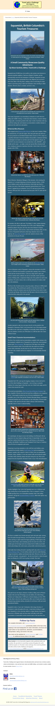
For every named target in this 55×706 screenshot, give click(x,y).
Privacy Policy (19, 666)
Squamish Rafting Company (27, 495)
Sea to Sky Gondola (20, 234)
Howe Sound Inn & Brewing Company (33, 391)
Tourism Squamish (30, 623)
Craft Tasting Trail (29, 450)
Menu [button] (28, 11)
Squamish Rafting (14, 484)
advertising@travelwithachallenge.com (18, 680)
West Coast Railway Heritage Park (20, 586)
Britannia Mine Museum (24, 131)
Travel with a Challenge (27, 4)
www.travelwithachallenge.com (15, 648)
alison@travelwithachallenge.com (35, 648)
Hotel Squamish (19, 344)
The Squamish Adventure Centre (17, 625)
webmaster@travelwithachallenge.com (39, 702)
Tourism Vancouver (30, 634)
